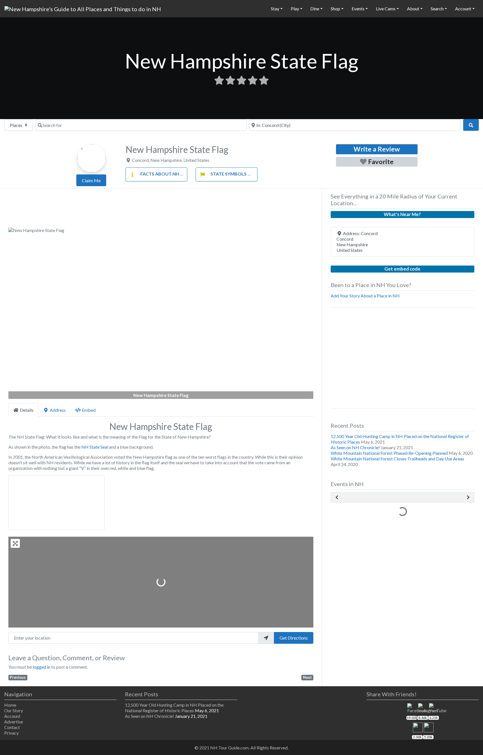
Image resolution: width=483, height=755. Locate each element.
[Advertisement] (160, 209)
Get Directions (294, 637)
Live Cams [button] (386, 8)
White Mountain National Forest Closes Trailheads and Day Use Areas (397, 458)
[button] (31, 313)
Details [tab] (27, 410)
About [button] (413, 8)
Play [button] (295, 8)
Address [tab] (58, 410)
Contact (12, 727)
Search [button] (437, 8)
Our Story (13, 710)
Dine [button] (314, 8)
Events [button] (358, 8)
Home (10, 704)
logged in (41, 666)
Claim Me (91, 180)
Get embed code (402, 269)
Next (307, 677)
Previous (18, 677)
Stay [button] (275, 8)
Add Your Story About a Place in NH (365, 295)
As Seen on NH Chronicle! (355, 447)
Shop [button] (335, 8)
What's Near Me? (402, 214)
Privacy (11, 732)
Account (12, 716)
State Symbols (228, 173)
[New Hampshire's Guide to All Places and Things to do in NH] (82, 8)
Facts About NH (159, 173)
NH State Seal (94, 446)
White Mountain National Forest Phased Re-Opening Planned (389, 453)
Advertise (13, 721)
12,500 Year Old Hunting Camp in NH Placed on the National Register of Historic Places (174, 707)
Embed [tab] (89, 410)
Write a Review (377, 149)
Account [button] (463, 8)
